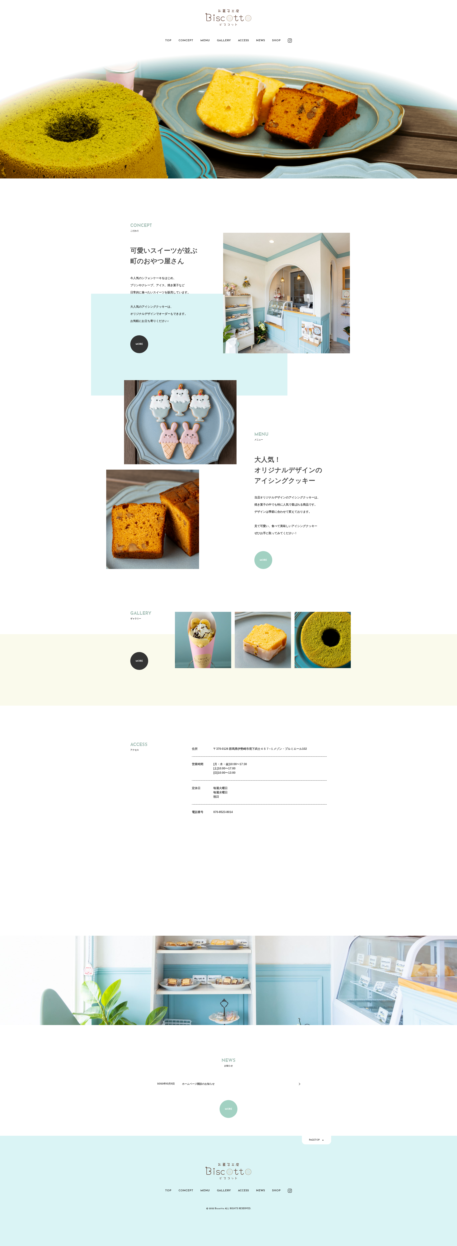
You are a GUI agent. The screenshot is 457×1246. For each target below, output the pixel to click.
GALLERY (224, 40)
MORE (139, 344)
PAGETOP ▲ (316, 1140)
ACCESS (243, 40)
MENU (205, 40)
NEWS (260, 40)
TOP (168, 40)
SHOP (276, 40)
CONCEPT (186, 40)
